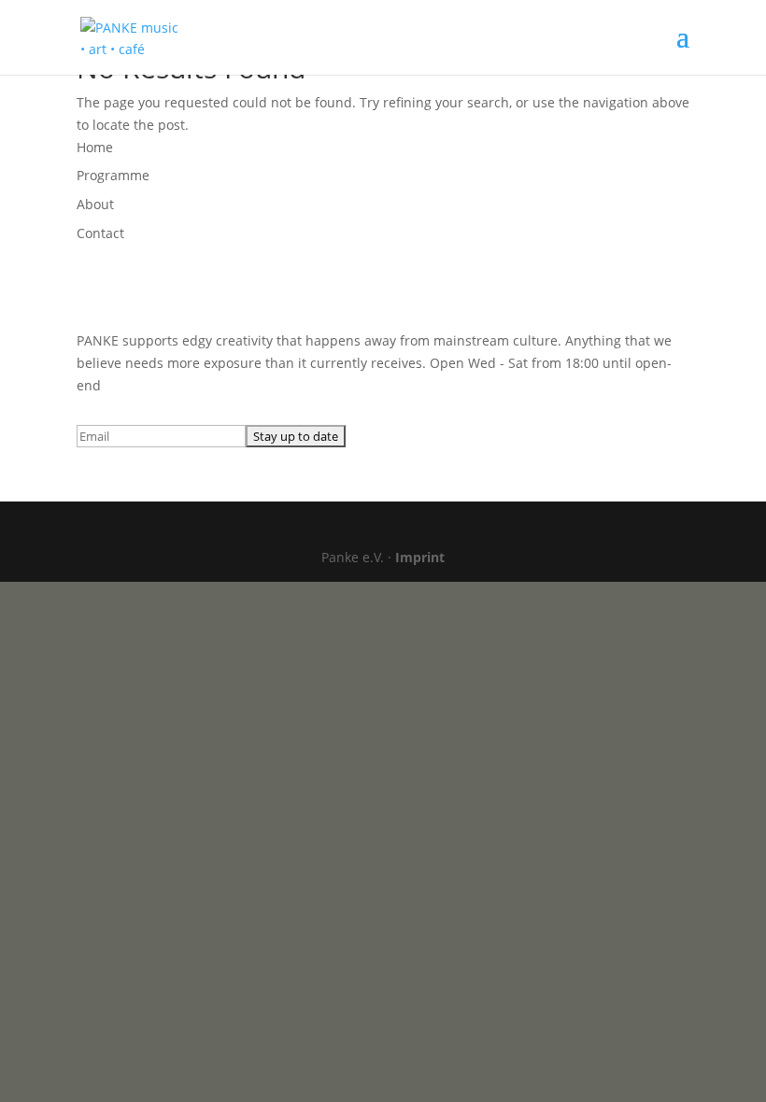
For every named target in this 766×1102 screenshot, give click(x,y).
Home (95, 147)
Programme (113, 175)
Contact (100, 233)
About (95, 204)
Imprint (420, 557)
